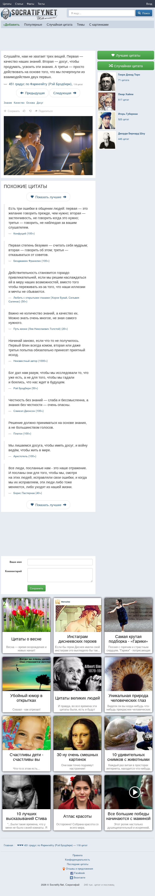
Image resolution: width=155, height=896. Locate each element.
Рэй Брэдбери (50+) (25, 388)
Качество (19, 102)
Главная (8, 845)
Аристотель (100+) (24, 456)
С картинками (98, 24)
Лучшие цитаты (127, 55)
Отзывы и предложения (79, 868)
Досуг (40, 102)
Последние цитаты (77, 864)
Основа (30, 102)
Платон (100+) (22, 433)
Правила (77, 855)
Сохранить (36, 588)
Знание (8, 102)
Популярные (33, 24)
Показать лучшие (48, 197)
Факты (30, 3)
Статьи (19, 3)
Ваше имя (16, 562)
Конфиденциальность (77, 859)
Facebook (79, 873)
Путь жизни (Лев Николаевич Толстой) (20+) (40, 329)
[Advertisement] (77, 39)
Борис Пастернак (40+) (27, 493)
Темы (81, 24)
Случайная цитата (59, 24)
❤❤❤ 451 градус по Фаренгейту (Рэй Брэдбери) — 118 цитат (52, 845)
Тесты (41, 3)
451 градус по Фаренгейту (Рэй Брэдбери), (46, 84)
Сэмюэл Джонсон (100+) (28, 411)
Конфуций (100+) (24, 233)
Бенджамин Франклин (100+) (31, 261)
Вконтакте (79, 877)
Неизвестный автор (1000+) (30, 361)
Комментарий (13, 571)
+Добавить (11, 24)
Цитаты (7, 3)
